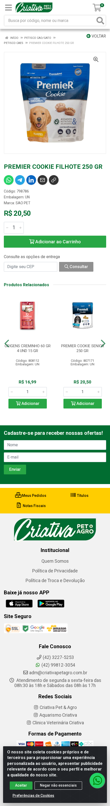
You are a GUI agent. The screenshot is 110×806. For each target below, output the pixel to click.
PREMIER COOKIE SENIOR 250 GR (82, 348)
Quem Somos (55, 561)
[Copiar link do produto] (54, 180)
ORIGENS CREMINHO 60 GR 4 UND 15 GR (28, 348)
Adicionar (29, 403)
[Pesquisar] (100, 20)
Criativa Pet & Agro (58, 707)
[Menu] (8, 7)
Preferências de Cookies (33, 795)
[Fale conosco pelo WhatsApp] (97, 780)
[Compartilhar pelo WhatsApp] (9, 180)
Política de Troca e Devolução (55, 580)
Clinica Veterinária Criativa (58, 722)
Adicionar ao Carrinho (57, 241)
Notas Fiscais (34, 506)
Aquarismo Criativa (58, 715)
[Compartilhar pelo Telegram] (20, 180)
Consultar (78, 266)
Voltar (98, 36)
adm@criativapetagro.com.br (58, 672)
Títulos (82, 496)
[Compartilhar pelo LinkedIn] (31, 180)
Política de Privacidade (55, 570)
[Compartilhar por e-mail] (42, 180)
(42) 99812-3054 (58, 665)
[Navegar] (7, 343)
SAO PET (23, 203)
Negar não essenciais (58, 785)
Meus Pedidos (33, 496)
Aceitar (21, 785)
